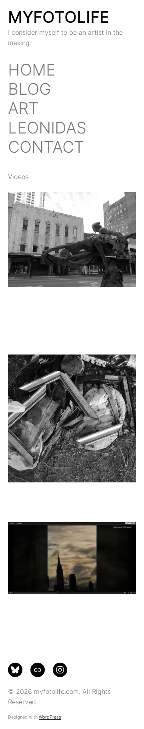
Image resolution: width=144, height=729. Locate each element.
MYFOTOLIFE (58, 17)
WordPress (50, 717)
